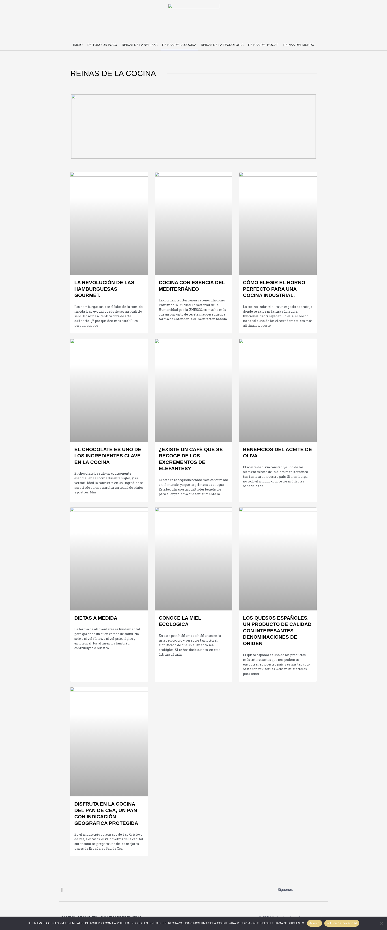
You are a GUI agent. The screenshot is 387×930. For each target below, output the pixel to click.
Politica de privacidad (342, 923)
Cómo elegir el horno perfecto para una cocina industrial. (274, 289)
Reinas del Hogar (263, 45)
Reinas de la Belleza (139, 45)
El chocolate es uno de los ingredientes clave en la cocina (107, 456)
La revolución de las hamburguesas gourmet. (104, 289)
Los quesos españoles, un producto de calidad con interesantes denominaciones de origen (277, 630)
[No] (381, 923)
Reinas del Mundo (298, 45)
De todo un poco (102, 45)
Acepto (314, 923)
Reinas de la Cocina (179, 45)
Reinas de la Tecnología (222, 45)
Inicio (78, 45)
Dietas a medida (95, 618)
